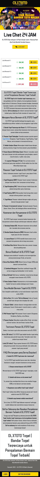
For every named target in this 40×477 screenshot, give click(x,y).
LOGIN (34, 62)
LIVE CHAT (21, 47)
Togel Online (6, 139)
